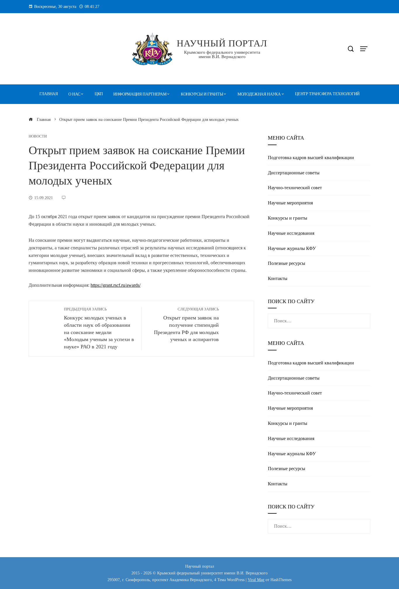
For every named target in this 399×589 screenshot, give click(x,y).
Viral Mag (256, 579)
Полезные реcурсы (286, 263)
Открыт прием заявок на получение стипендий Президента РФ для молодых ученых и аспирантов (186, 325)
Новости (38, 136)
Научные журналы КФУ (292, 248)
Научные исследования (291, 233)
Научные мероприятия (290, 202)
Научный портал (222, 43)
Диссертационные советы (294, 172)
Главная (48, 94)
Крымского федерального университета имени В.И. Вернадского (222, 54)
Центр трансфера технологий (327, 94)
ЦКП (99, 94)
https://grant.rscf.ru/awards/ (115, 285)
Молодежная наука (259, 94)
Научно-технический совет (295, 187)
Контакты (277, 278)
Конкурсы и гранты (202, 94)
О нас (74, 94)
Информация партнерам (139, 94)
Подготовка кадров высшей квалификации (311, 157)
